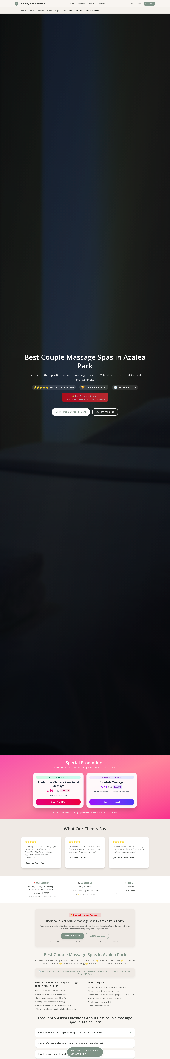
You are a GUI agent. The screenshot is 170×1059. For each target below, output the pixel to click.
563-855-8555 (106, 812)
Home (71, 3)
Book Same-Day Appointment (71, 411)
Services (81, 3)
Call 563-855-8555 (105, 412)
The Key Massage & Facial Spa (41, 886)
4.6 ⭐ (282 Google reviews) (84, 894)
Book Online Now (72, 935)
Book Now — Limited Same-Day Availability (85, 1052)
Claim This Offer (58, 802)
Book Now (149, 4)
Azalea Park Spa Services (56, 10)
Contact (101, 3)
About (91, 3)
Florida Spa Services (36, 10)
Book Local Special (112, 802)
